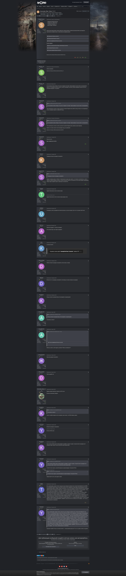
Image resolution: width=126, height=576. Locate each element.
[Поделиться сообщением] (88, 19)
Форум (44, 6)
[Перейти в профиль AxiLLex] (41, 231)
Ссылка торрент (50, 43)
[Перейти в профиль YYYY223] (41, 431)
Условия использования (47, 574)
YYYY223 (41, 424)
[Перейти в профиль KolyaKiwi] (41, 301)
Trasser (41, 188)
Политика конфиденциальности (63, 568)
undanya (41, 208)
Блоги (52, 6)
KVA (41, 242)
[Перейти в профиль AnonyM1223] (41, 318)
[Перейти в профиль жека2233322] (41, 361)
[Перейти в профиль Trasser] (41, 195)
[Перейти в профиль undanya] (41, 214)
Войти (75, 545)
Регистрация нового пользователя (51, 546)
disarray (41, 277)
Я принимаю (86, 572)
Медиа (48, 6)
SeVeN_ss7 (41, 66)
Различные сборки (57, 12)
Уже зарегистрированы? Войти (77, 2)
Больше (75, 6)
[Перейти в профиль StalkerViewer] (38, 12)
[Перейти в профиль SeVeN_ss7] (41, 73)
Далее (52, 534)
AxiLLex (41, 225)
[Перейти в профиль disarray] (41, 284)
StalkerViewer (45, 12)
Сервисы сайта (64, 6)
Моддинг (70, 6)
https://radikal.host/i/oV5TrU (52, 141)
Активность (57, 6)
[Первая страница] (37, 16)
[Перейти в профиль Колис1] (41, 160)
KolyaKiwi (41, 294)
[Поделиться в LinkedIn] (43, 555)
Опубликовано (51, 19)
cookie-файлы (44, 572)
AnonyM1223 (41, 311)
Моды (40, 6)
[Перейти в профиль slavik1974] (41, 107)
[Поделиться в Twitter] (39, 555)
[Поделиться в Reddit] (42, 555)
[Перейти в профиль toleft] (41, 490)
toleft (41, 483)
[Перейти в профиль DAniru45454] (41, 266)
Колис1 (41, 154)
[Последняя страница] (54, 16)
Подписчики (84, 11)
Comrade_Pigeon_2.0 (41, 389)
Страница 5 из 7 (58, 534)
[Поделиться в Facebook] (40, 555)
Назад (40, 534)
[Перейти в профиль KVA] (41, 248)
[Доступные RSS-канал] (88, 563)
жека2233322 (41, 354)
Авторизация (79, 11)
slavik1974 (41, 100)
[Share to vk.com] (37, 555)
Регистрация (86, 2)
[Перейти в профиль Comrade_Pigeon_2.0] (41, 396)
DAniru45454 (41, 260)
